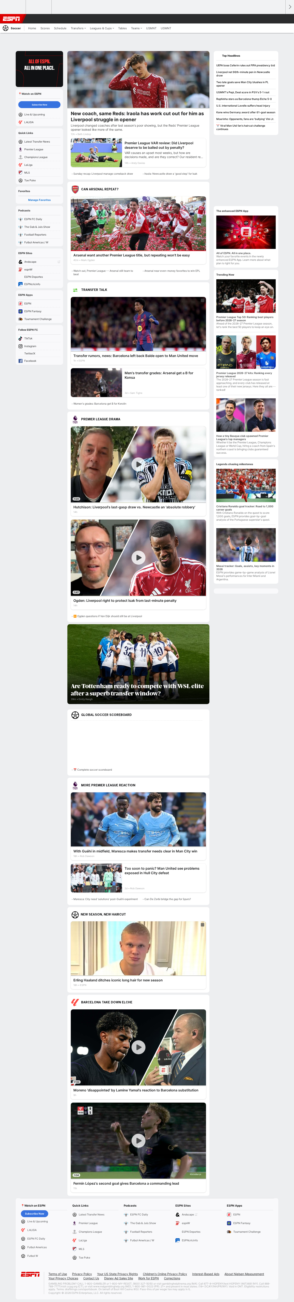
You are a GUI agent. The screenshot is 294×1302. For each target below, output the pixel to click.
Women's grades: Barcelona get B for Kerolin (99, 403)
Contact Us (91, 1278)
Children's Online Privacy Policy (165, 1274)
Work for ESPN (148, 1278)
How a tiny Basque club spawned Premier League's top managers (242, 437)
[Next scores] (289, 7)
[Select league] (13, 7)
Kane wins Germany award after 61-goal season (245, 112)
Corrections (172, 1278)
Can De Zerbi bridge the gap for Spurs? (167, 899)
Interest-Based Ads (205, 1274)
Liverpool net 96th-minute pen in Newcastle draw (243, 73)
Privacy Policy (82, 1274)
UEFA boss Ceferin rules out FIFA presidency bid (245, 65)
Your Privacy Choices (63, 1278)
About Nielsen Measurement (244, 1274)
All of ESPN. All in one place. (233, 253)
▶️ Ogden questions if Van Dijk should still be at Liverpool (107, 616)
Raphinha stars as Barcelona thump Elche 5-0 (244, 99)
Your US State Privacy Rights (117, 1274)
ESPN (11, 18)
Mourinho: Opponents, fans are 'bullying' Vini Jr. (245, 119)
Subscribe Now (39, 104)
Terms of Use (57, 1274)
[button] (280, 18)
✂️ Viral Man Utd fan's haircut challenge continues (240, 127)
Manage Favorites (39, 200)
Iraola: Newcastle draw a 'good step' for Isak (170, 173)
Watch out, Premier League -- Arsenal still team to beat (103, 272)
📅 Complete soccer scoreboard (92, 769)
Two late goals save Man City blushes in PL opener (242, 84)
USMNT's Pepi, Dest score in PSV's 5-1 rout (242, 92)
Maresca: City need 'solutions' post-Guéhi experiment (105, 899)
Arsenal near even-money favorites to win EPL (172, 270)
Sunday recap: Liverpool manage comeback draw (103, 173)
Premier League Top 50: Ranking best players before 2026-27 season (245, 318)
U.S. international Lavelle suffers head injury (243, 105)
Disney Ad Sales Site (118, 1278)
